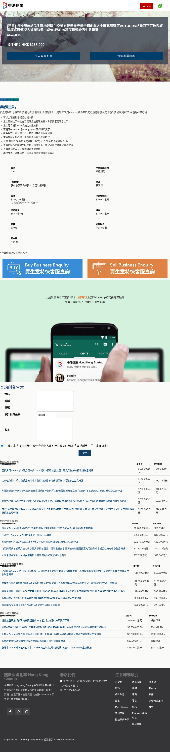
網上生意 (120, 694)
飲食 (117, 700)
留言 (7, 430)
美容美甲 (120, 713)
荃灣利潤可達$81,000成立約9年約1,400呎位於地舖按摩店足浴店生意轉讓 (40, 541)
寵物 (134, 688)
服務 (134, 707)
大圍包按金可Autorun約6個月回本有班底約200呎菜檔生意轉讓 (34, 555)
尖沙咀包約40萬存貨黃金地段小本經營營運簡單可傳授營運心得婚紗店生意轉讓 (42, 480)
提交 (85, 453)
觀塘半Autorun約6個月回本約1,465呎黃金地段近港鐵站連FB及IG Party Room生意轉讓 (47, 647)
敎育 (117, 688)
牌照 (151, 707)
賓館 (151, 694)
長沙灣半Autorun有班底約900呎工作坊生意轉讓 (26, 535)
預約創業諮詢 (126, 56)
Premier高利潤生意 (139, 715)
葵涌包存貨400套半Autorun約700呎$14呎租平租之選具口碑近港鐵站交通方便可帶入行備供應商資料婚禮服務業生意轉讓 (64, 500)
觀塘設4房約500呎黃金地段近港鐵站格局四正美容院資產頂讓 (33, 640)
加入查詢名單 (44, 56)
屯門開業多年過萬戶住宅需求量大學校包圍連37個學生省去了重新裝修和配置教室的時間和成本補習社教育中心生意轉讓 (63, 548)
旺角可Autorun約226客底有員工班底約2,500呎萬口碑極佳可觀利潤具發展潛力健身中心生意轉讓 (51, 634)
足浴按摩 (136, 681)
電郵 (7, 407)
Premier (146, 6)
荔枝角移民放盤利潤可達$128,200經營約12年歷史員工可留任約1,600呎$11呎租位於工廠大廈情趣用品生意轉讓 (59, 582)
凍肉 (134, 694)
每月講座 (136, 724)
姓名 (7, 394)
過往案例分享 (122, 719)
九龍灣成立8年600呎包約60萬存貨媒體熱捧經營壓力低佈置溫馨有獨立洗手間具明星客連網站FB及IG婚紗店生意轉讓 (62, 490)
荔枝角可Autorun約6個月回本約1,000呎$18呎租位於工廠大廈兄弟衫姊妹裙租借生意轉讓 (47, 470)
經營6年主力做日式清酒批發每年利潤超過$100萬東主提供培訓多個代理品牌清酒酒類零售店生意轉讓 (54, 627)
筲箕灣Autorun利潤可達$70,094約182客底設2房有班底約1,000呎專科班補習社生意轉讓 (47, 528)
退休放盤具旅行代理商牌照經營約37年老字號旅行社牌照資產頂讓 (35, 620)
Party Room (121, 707)
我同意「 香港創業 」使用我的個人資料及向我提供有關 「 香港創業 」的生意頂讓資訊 (58, 445)
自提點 (118, 681)
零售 (134, 700)
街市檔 (152, 681)
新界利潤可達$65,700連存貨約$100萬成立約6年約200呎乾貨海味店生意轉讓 (41, 598)
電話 (7, 401)
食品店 (152, 688)
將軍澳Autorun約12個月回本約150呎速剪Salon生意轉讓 (31, 605)
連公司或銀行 (156, 700)
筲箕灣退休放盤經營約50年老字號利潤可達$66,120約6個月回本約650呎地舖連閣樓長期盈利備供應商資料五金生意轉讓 (63, 591)
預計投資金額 (12, 414)
